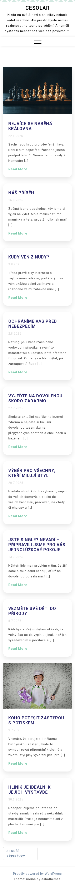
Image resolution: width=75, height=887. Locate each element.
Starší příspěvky (15, 853)
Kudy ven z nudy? (28, 257)
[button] (37, 42)
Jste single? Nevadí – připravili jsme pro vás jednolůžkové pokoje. (36, 544)
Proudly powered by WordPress (37, 874)
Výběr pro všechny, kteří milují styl (31, 473)
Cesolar (37, 8)
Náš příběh (21, 192)
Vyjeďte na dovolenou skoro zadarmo (35, 398)
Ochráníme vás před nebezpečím (32, 324)
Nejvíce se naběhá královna (30, 126)
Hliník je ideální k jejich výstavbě (29, 790)
